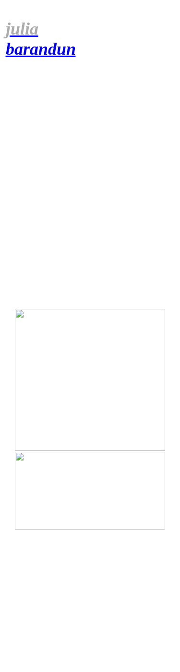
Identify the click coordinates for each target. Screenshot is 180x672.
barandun (41, 39)
